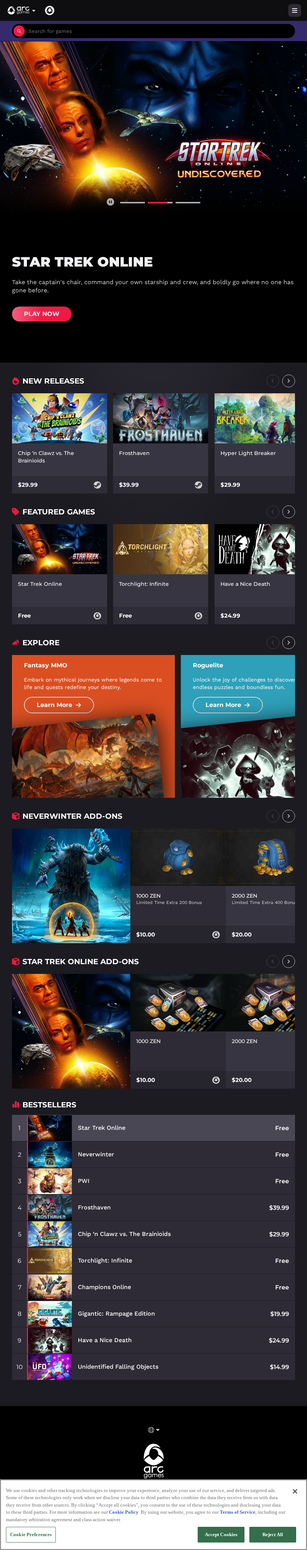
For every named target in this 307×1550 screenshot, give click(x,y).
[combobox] (160, 31)
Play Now (42, 313)
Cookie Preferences (31, 1534)
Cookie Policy (124, 1512)
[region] (153, 1514)
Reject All (272, 1534)
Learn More (54, 704)
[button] (21, 10)
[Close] (295, 1491)
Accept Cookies (221, 1534)
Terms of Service (237, 1512)
